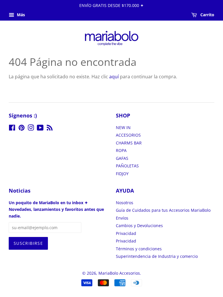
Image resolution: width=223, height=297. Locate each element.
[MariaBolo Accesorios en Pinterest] (21, 128)
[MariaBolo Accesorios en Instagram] (31, 128)
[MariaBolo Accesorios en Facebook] (12, 128)
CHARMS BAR (129, 143)
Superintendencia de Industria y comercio (157, 256)
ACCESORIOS (128, 135)
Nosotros (124, 202)
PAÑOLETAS (127, 166)
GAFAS (122, 158)
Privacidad (126, 233)
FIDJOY (122, 173)
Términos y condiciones (139, 248)
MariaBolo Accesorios (119, 273)
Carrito (206, 14)
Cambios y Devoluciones (139, 225)
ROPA (121, 150)
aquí (114, 76)
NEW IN (123, 127)
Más (20, 14)
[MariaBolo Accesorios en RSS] (49, 128)
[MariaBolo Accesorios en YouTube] (40, 128)
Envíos (122, 218)
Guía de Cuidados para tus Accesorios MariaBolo (163, 210)
